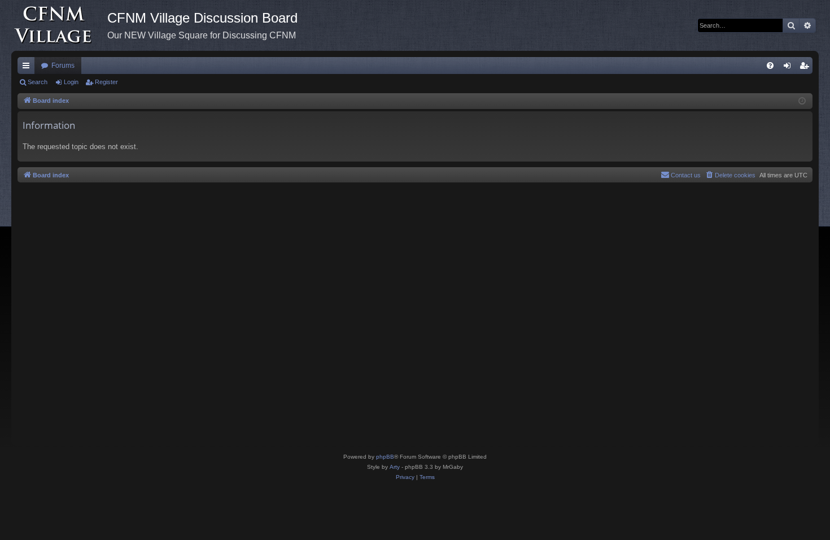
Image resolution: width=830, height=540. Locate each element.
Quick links (28, 68)
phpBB (385, 457)
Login (71, 82)
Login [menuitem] (789, 68)
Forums (63, 65)
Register (106, 82)
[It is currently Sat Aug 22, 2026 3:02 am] (802, 101)
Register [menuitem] (806, 68)
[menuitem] (770, 65)
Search (37, 82)
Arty (395, 467)
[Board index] (59, 25)
